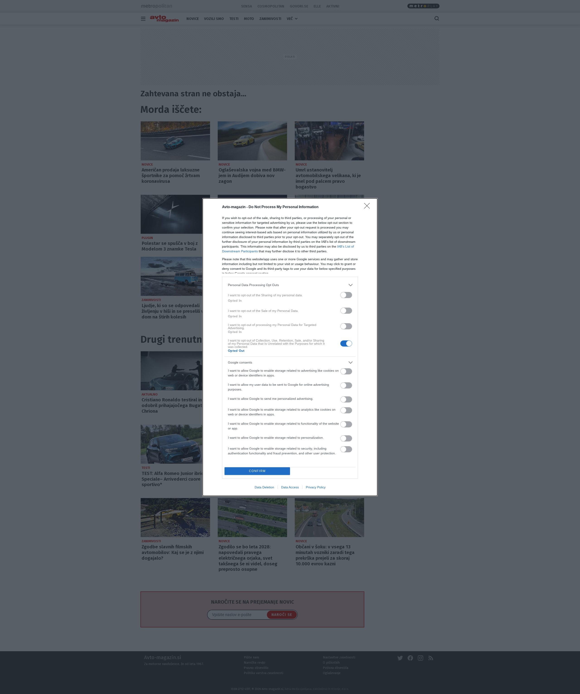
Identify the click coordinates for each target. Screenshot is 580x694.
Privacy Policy (316, 487)
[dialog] (290, 347)
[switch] (346, 295)
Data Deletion (264, 487)
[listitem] (290, 285)
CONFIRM (257, 471)
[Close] (368, 207)
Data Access (290, 487)
